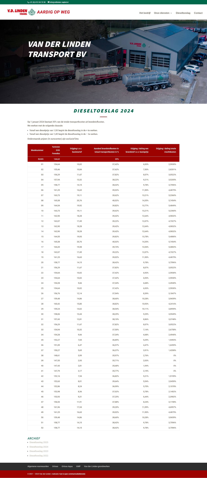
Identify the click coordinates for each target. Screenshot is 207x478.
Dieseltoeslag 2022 (39, 455)
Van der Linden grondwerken (97, 466)
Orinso (55, 466)
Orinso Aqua (67, 466)
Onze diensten (161, 13)
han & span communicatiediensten (72, 474)
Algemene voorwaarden (38, 466)
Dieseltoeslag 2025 (39, 442)
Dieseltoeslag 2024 (39, 447)
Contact (198, 13)
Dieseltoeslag (183, 13)
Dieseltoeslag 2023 (39, 451)
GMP (78, 466)
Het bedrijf (144, 13)
